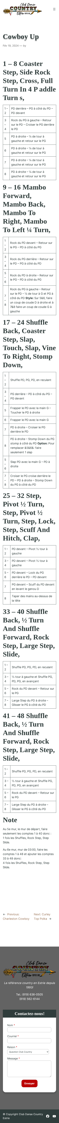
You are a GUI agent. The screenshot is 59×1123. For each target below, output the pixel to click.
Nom (10, 1025)
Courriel (12, 1036)
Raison (11, 1047)
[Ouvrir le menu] (54, 9)
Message (12, 1058)
